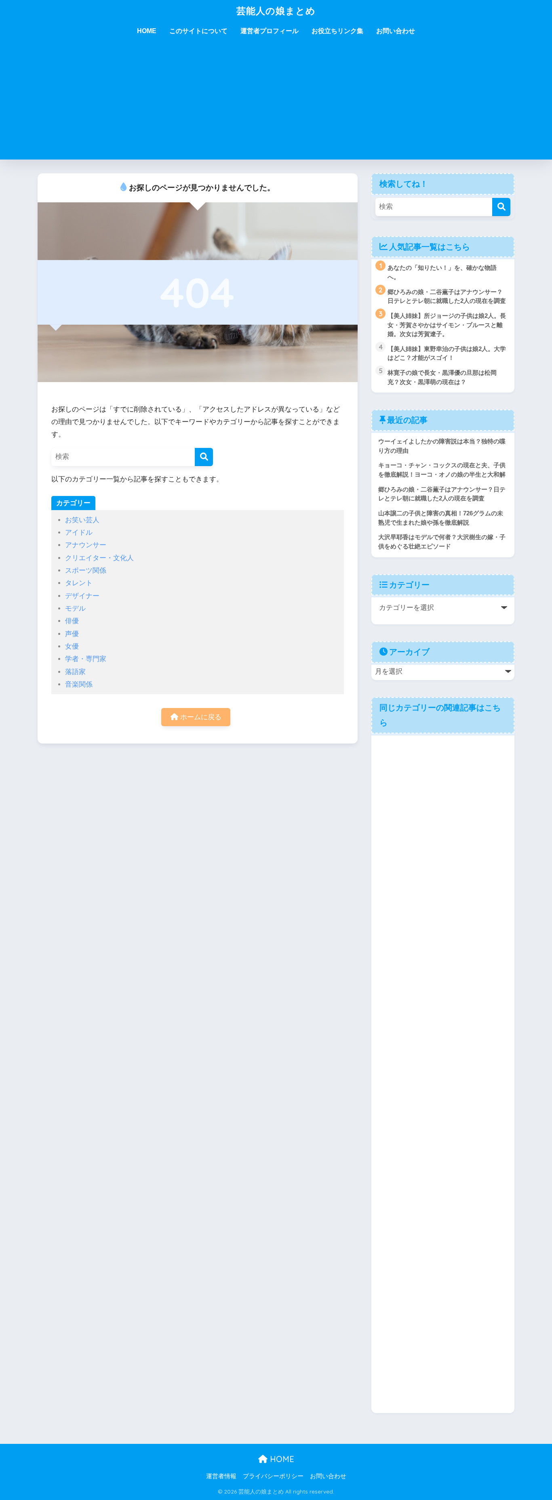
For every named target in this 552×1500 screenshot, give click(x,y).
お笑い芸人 (82, 520)
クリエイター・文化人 (99, 558)
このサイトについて (198, 30)
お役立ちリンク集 (337, 30)
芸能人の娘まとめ (276, 11)
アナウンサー (85, 545)
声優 (72, 634)
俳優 (72, 621)
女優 (72, 646)
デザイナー (82, 596)
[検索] (204, 457)
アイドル (79, 532)
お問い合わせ (395, 30)
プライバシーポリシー (273, 1476)
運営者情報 (221, 1476)
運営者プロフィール (269, 30)
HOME (146, 30)
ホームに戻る (199, 717)
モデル (75, 608)
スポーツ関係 (85, 570)
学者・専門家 (85, 659)
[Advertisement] (276, 103)
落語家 (75, 672)
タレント (79, 583)
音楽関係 (79, 684)
